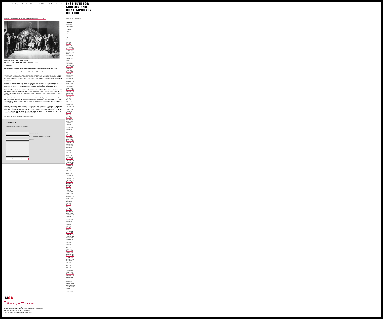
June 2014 (68, 185)
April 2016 (68, 154)
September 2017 (70, 127)
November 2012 (70, 216)
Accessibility (59, 4)
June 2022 (68, 68)
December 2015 (70, 160)
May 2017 (68, 132)
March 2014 (69, 190)
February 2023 (69, 63)
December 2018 (70, 106)
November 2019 (70, 91)
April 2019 (68, 99)
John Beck (68, 288)
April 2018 (68, 116)
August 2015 (69, 167)
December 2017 (70, 122)
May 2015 (68, 170)
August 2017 (69, 129)
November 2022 (70, 65)
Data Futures (33, 4)
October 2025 (69, 50)
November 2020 (70, 81)
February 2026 (69, 47)
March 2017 (69, 135)
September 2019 (70, 94)
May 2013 (68, 206)
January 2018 (69, 121)
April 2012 (68, 227)
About (11, 4)
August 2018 (69, 111)
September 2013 (70, 200)
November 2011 (70, 236)
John (9, 116)
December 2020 (70, 80)
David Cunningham (70, 285)
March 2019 (69, 101)
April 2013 (68, 208)
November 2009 (70, 275)
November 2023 (70, 57)
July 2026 (68, 42)
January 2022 (69, 71)
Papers (68, 33)
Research (24, 4)
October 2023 (69, 58)
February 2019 (69, 103)
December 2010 (70, 254)
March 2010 (69, 269)
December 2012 (70, 214)
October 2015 (69, 163)
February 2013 (69, 211)
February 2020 (69, 86)
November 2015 (70, 162)
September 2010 (70, 259)
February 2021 (69, 78)
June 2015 (68, 168)
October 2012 (69, 218)
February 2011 (69, 250)
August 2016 (69, 147)
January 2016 (69, 158)
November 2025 (70, 48)
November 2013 (70, 196)
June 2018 (68, 112)
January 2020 (69, 88)
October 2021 (69, 75)
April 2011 (68, 247)
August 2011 (69, 241)
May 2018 (68, 114)
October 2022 (69, 66)
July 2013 (68, 203)
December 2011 (70, 234)
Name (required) (33, 133)
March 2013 (69, 209)
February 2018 (69, 119)
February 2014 (69, 191)
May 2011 (68, 246)
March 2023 (69, 62)
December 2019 (70, 89)
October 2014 (69, 181)
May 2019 (68, 98)
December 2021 (70, 73)
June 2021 (68, 76)
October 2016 (69, 144)
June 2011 (68, 244)
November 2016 (70, 142)
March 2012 (69, 229)
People (17, 4)
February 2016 (69, 157)
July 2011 (68, 242)
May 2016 (68, 152)
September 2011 (70, 239)
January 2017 (69, 139)
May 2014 (68, 186)
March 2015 (69, 173)
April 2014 (68, 188)
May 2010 (68, 265)
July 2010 (68, 262)
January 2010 (69, 272)
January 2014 (69, 193)
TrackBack (25, 126)
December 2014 (70, 178)
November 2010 (70, 255)
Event (22, 116)
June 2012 (68, 224)
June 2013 (68, 204)
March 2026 (69, 45)
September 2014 (70, 183)
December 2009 (70, 273)
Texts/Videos (42, 4)
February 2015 (69, 175)
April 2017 (68, 134)
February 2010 (69, 270)
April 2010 (68, 267)
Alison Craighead (70, 283)
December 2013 (70, 195)
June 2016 (68, 150)
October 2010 (69, 257)
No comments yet (29, 116)
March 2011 (69, 249)
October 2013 (69, 198)
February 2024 (69, 55)
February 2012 (69, 231)
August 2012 (69, 221)
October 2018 (69, 109)
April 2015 (68, 172)
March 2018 (69, 117)
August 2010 (69, 260)
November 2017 (70, 124)
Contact (51, 4)
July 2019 (68, 96)
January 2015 (69, 177)
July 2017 (68, 131)
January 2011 (69, 252)
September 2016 (70, 145)
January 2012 (69, 232)
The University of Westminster (73, 18)
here (10, 65)
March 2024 (69, 53)
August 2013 (69, 201)
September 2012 (70, 219)
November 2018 (70, 108)
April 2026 (68, 43)
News (5, 4)
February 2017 (69, 137)
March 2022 (69, 70)
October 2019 (69, 93)
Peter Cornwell (69, 291)
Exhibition (68, 29)
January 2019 (69, 104)
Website (31, 139)
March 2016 (69, 155)
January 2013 (69, 213)
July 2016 (68, 149)
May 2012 (68, 226)
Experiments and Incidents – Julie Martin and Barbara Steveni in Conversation (25, 18)
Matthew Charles (70, 290)
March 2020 (69, 85)
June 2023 (68, 60)
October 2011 (69, 237)
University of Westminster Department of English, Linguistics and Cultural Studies (23, 308)
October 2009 (69, 277)
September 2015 (70, 165)
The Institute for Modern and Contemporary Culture (16, 307)
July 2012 (68, 223)
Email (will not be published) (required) (39, 136)
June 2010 (68, 264)
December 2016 (70, 140)
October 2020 (69, 83)
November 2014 (70, 180)
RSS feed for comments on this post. (14, 126)
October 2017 (69, 126)
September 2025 (70, 52)
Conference (69, 24)
